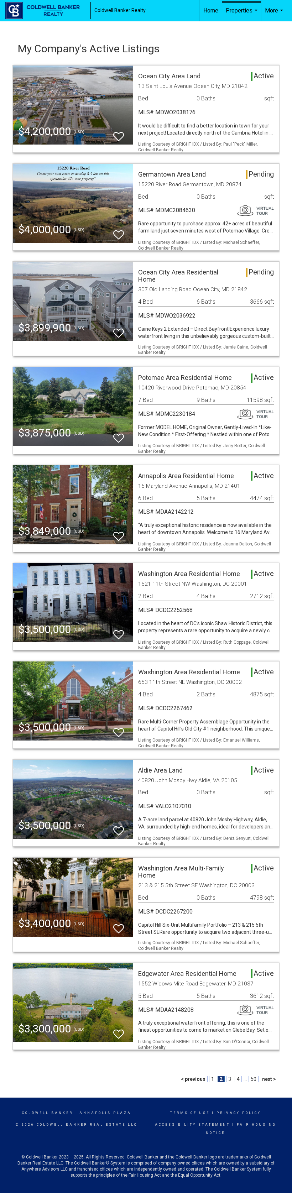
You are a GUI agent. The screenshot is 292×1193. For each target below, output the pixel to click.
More (275, 14)
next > (269, 1079)
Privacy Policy (239, 1113)
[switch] (118, 133)
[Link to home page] (46, 10)
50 (253, 1079)
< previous (193, 1079)
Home (210, 10)
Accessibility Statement (192, 1124)
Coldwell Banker (47, 1113)
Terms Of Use (190, 1113)
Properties (242, 14)
